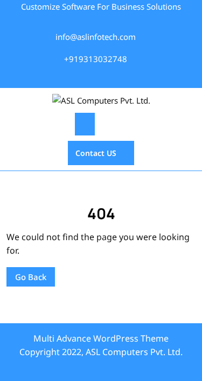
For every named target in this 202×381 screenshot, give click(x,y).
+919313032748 (95, 58)
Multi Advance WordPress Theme (101, 338)
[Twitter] (84, 76)
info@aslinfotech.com (95, 36)
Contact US (92, 149)
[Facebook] (73, 76)
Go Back (26, 274)
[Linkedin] (113, 76)
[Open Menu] (85, 124)
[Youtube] (127, 76)
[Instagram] (99, 76)
